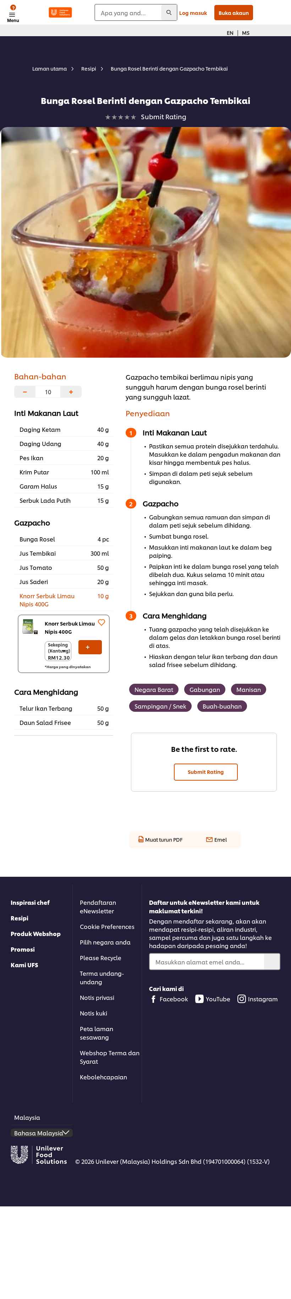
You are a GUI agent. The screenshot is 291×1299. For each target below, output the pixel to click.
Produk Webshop (36, 933)
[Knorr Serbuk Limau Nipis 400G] (30, 626)
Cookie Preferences (107, 926)
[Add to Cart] (90, 647)
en (230, 32)
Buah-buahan (222, 706)
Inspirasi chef (30, 902)
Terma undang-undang (102, 977)
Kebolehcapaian (103, 1077)
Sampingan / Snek (160, 706)
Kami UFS (24, 965)
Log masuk (193, 12)
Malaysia (27, 1117)
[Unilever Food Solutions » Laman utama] (60, 12)
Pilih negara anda (105, 942)
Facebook (174, 999)
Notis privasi (97, 997)
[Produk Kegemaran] (101, 622)
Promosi (23, 949)
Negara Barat (153, 689)
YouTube (218, 999)
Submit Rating (206, 771)
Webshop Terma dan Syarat (109, 1056)
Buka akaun (234, 12)
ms (245, 32)
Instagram (263, 999)
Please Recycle (100, 957)
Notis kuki (93, 1013)
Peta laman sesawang (96, 1032)
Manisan (248, 689)
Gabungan (205, 689)
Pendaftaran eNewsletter (98, 906)
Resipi (19, 918)
